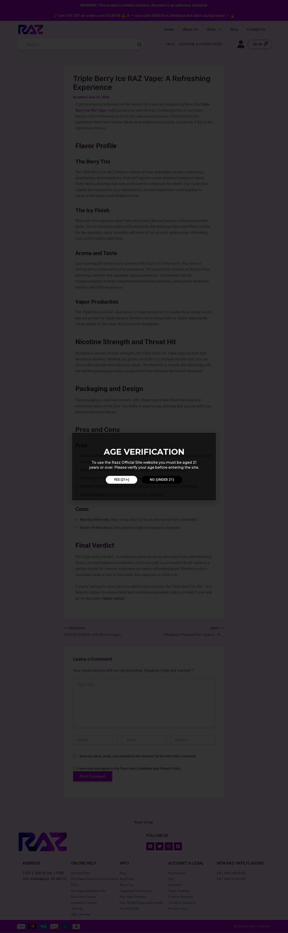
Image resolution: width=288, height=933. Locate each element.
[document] (144, 466)
